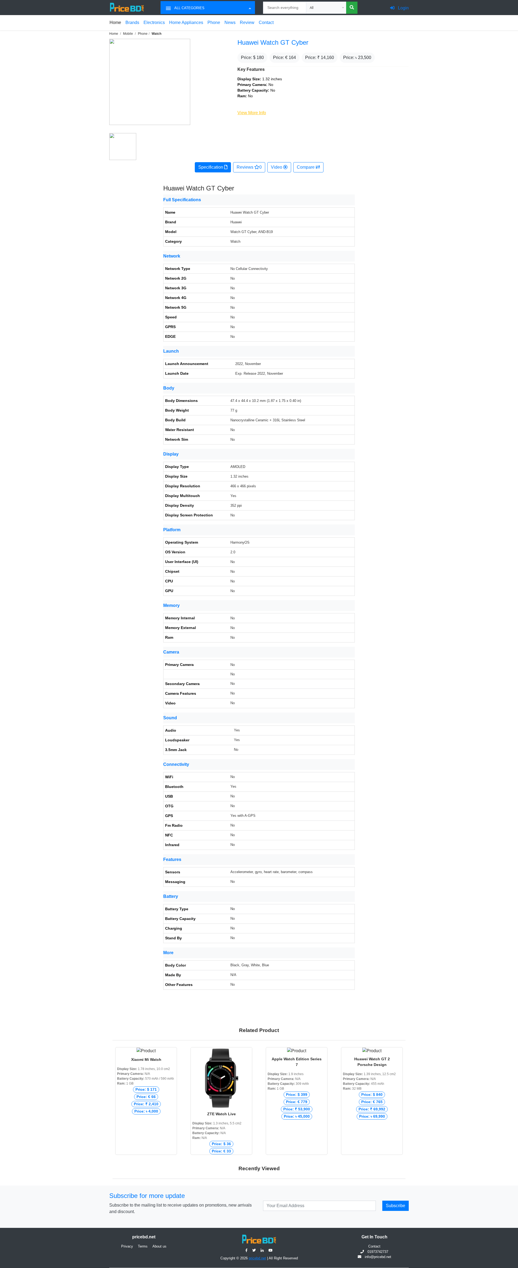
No (232, 909)
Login (403, 8)
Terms (143, 1246)
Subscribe (395, 1205)
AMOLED (237, 467)
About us (159, 1246)
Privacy (127, 1246)
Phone (213, 22)
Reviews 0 (249, 167)
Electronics (154, 22)
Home (115, 22)
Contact (266, 22)
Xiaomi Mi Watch (146, 1059)
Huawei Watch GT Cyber (272, 42)
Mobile (128, 34)
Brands (132, 22)
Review (247, 22)
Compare (306, 167)
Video (277, 167)
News (230, 22)
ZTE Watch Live (221, 1114)
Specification (211, 167)
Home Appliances (186, 22)
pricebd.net (257, 1258)
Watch (156, 34)
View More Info (251, 112)
